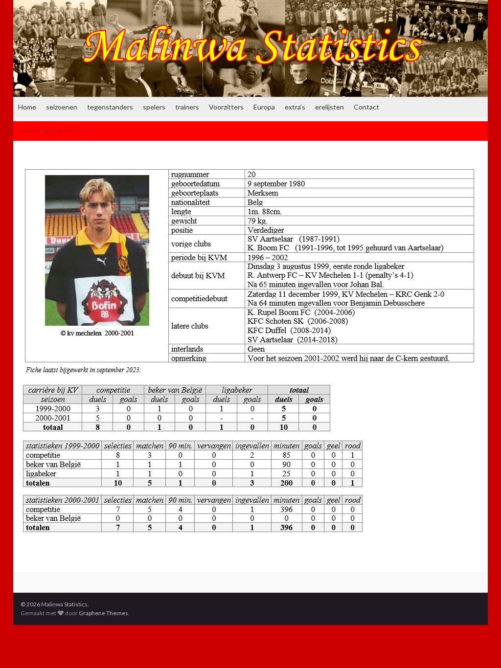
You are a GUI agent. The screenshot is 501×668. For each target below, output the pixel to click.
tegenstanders (110, 107)
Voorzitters (226, 107)
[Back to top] (479, 646)
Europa (264, 107)
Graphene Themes (103, 613)
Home (27, 107)
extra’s (295, 107)
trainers (187, 107)
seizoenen (61, 107)
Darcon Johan (73, 130)
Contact (366, 107)
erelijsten (329, 107)
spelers (154, 107)
